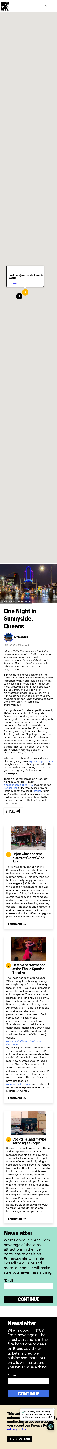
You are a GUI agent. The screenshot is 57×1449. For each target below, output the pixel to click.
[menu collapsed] (54, 6)
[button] (19, 296)
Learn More (14, 924)
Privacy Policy (16, 1429)
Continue (28, 1299)
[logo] (4, 5)
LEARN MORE (15, 283)
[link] (40, 761)
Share (10, 811)
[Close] (38, 270)
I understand (19, 1439)
